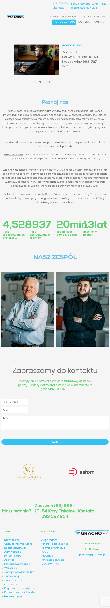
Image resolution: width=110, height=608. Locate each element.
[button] (71, 17)
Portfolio (69, 17)
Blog (87, 17)
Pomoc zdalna (64, 22)
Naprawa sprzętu (14, 596)
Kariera (84, 22)
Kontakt (100, 22)
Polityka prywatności (53, 548)
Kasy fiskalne (11, 540)
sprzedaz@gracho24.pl (91, 555)
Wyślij (55, 441)
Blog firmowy (49, 540)
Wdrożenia (10, 568)
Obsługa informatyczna (18, 544)
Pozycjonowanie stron (17, 564)
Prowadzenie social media (19, 592)
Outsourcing (11, 576)
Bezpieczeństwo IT (15, 548)
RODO (45, 552)
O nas (54, 17)
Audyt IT (9, 560)
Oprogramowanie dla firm (19, 572)
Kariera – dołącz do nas (54, 544)
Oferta (99, 17)
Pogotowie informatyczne (19, 588)
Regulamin (47, 556)
